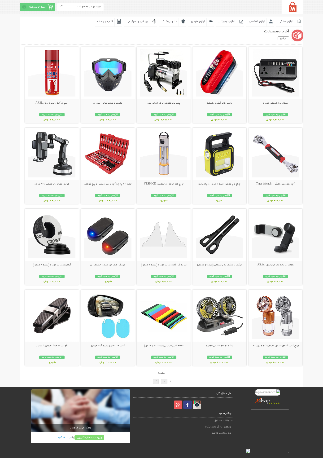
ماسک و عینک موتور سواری (107, 103)
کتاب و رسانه (105, 21)
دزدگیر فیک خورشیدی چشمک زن (107, 265)
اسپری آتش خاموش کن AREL (51, 103)
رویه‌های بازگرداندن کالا (218, 426)
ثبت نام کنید (64, 437)
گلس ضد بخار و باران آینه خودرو (108, 345)
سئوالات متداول (223, 420)
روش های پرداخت (222, 433)
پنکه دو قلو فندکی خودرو (219, 345)
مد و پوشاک (169, 21)
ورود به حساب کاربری (89, 437)
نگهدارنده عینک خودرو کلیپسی (52, 345)
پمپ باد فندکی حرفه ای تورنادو (163, 103)
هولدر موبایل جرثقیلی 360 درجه (52, 184)
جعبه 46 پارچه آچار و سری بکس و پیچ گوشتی (108, 184)
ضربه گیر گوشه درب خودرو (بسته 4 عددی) (164, 265)
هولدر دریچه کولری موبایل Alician (275, 265)
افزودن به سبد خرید (275, 114)
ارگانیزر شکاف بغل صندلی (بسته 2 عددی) (219, 265)
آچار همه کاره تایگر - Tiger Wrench (275, 184)
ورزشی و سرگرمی (137, 21)
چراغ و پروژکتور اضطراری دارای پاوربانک (219, 184)
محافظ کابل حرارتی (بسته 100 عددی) (163, 345)
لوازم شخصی (257, 21)
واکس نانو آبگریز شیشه (219, 103)
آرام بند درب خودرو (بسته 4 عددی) (52, 265)
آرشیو (283, 38)
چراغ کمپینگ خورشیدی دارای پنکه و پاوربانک (275, 345)
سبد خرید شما (37, 7)
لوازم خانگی (286, 21)
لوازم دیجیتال (226, 21)
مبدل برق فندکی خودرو (275, 103)
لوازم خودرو (198, 21)
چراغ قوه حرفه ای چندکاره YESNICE (164, 184)
